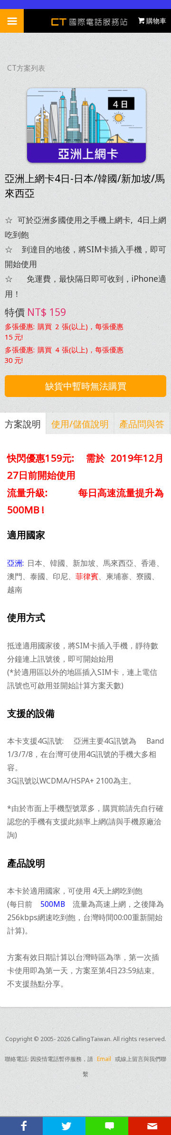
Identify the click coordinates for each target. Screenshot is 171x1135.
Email (104, 1059)
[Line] (107, 1126)
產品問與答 (141, 423)
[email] (149, 1126)
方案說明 (23, 423)
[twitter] (64, 1126)
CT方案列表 (26, 68)
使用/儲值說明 (80, 423)
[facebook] (21, 1126)
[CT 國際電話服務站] (85, 21)
